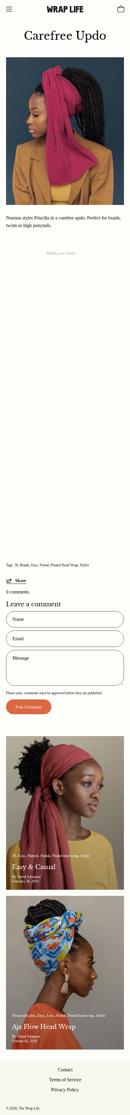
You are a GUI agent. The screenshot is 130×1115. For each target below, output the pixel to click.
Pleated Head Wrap (64, 565)
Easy (34, 565)
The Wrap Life (29, 1108)
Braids (24, 565)
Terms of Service (65, 1079)
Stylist (84, 565)
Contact (65, 1069)
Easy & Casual (34, 867)
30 (16, 565)
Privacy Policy (65, 1089)
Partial (44, 565)
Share (20, 580)
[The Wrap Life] (65, 9)
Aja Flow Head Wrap (44, 1026)
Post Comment (28, 707)
